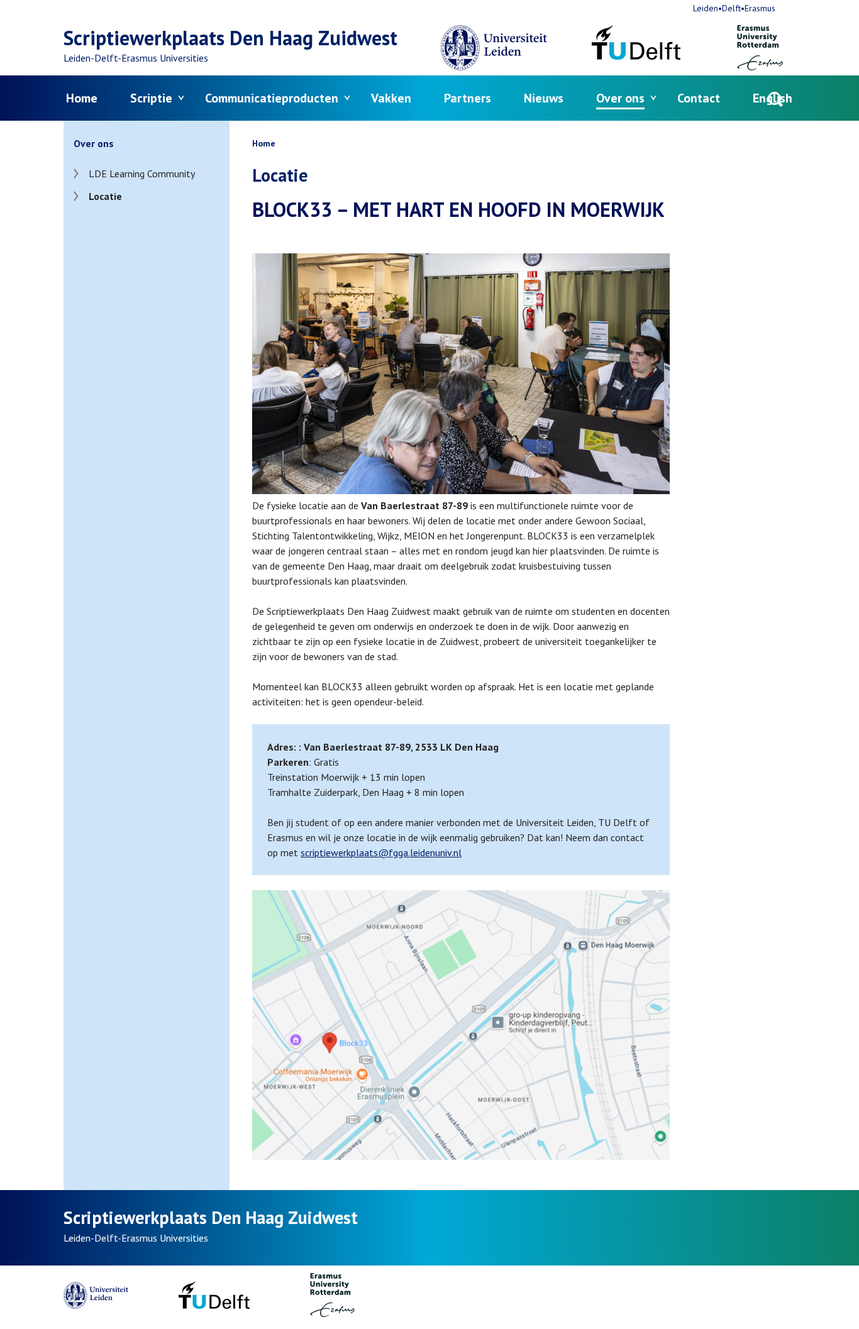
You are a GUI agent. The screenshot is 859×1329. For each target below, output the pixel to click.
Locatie (105, 196)
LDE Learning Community (142, 173)
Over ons (620, 98)
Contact (698, 98)
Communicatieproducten (271, 98)
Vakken (391, 98)
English (772, 98)
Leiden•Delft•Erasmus (734, 8)
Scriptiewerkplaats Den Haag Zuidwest (230, 38)
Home (81, 98)
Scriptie (151, 98)
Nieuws (543, 98)
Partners (467, 98)
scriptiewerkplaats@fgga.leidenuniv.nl (381, 852)
